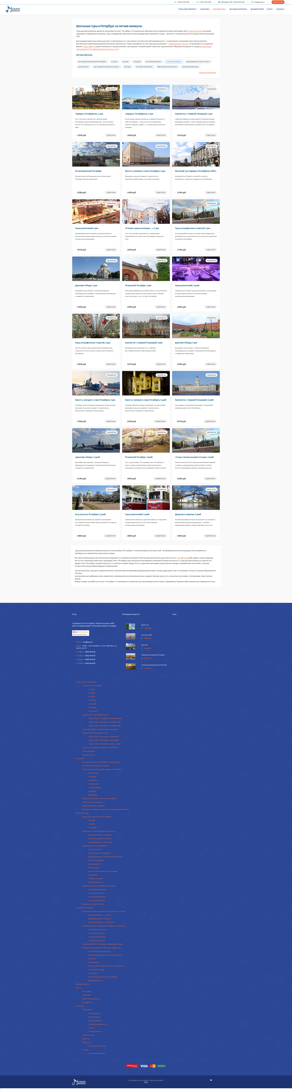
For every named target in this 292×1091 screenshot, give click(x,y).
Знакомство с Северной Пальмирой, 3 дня (193, 113)
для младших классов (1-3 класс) (197, 62)
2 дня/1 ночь (111, 135)
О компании (87, 1009)
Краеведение (94, 864)
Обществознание (96, 878)
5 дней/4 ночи (160, 421)
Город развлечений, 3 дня (86, 228)
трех (179, 558)
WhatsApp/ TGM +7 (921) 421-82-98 (232, 2)
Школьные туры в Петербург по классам (98, 831)
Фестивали (86, 1002)
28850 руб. (130, 535)
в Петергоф (93, 773)
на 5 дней (137, 62)
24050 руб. (80, 364)
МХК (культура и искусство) (167, 67)
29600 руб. (80, 535)
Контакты (280, 9)
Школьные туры (219, 9)
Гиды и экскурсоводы (90, 998)
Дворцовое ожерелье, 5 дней (188, 514)
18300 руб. (130, 135)
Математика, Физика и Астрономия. (103, 871)
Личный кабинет (95, 1031)
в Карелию (93, 795)
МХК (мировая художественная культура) (105, 955)
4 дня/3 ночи (160, 307)
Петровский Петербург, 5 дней (139, 457)
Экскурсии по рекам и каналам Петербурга (99, 798)
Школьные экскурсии (237, 9)
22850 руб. (180, 307)
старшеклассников (194, 31)
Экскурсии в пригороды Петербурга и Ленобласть (102, 769)
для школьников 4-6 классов (100, 838)
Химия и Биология (96, 882)
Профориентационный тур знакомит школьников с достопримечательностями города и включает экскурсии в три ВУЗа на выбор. (95, 522)
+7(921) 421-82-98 (90, 663)
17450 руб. (180, 249)
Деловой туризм (257, 9)
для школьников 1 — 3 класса (100, 915)
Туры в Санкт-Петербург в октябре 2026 (105, 722)
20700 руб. (80, 249)
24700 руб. (130, 364)
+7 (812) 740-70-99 (205, 2)
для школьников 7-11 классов (100, 842)
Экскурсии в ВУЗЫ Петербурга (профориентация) (102, 944)
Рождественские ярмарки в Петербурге (153, 655)
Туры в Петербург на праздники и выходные (100, 729)
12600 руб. (80, 135)
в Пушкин (92, 776)
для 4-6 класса (83, 67)
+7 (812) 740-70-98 (183, 2)
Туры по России (88, 755)
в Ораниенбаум (95, 787)
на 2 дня (92, 689)
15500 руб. (80, 307)
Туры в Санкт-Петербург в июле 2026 (104, 740)
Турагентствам (88, 1035)
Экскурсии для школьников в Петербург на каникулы (103, 926)
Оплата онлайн (278, 2)
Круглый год (111, 89)
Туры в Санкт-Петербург (187, 9)
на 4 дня (125, 62)
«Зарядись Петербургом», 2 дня (89, 113)
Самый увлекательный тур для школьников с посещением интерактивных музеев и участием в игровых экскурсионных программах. (195, 293)
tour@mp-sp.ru (259, 2)
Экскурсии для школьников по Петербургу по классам (104, 911)
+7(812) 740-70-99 (90, 656)
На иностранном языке (190, 67)
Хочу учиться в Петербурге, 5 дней (90, 514)
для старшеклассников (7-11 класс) (106, 67)
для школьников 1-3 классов (100, 835)
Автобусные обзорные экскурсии (95, 765)
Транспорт (86, 995)
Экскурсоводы (94, 1013)
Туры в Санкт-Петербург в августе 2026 (105, 744)
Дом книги (144, 645)
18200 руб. (130, 249)
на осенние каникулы (153, 62)
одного (87, 46)
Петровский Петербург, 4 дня (138, 285)
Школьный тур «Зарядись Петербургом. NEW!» (195, 171)
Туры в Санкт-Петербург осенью (95, 715)
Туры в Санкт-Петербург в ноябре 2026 (104, 725)
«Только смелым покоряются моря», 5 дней (194, 457)
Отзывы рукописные (97, 1053)
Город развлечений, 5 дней (137, 514)
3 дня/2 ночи (160, 135)
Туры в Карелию (88, 751)
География (93, 875)
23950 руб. (130, 307)
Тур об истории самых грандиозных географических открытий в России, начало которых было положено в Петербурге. (94, 350)
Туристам (86, 1039)
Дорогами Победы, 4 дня (186, 342)
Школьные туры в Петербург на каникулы (99, 886)
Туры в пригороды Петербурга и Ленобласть (100, 747)
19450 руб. (130, 192)
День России (145, 625)
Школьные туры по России (93, 904)
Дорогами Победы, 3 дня (86, 285)
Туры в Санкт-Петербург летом (95, 733)
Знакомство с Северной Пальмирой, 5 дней (194, 400)
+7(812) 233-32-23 (90, 659)
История (127, 67)
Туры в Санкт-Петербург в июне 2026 (104, 736)
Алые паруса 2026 (146, 635)
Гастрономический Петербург (88, 171)
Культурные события (97, 1046)
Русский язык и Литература (100, 853)
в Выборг (92, 791)
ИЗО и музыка (94, 867)
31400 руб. (80, 478)
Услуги (269, 9)
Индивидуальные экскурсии (93, 806)
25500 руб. (180, 364)
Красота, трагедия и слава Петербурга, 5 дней (145, 400)
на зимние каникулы (97, 900)
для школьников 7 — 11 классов (101, 922)
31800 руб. (180, 478)
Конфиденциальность (98, 1024)
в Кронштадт (94, 784)
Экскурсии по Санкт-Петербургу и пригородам (101, 762)
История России (95, 849)
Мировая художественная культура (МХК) (105, 857)
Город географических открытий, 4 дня (92, 342)
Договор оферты (96, 1020)
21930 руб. (180, 192)
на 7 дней (92, 707)
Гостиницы (86, 991)
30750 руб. (180, 421)
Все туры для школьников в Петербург (92, 62)
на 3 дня (114, 62)
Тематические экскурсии (92, 802)
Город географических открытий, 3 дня (192, 228)
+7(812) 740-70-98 (90, 652)
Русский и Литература (144, 67)
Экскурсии (204, 9)
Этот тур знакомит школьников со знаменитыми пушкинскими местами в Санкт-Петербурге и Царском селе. (144, 236)
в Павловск (93, 780)
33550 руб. (130, 421)
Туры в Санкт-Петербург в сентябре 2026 (105, 718)
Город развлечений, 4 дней (187, 285)
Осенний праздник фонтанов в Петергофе (154, 665)
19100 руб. (180, 135)
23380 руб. (80, 192)
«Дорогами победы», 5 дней (87, 457)
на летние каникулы (174, 62)
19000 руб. (180, 535)
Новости (85, 1042)
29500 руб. (130, 478)
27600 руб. (80, 421)
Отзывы (85, 1049)
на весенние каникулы (98, 889)
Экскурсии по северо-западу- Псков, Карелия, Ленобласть (105, 809)
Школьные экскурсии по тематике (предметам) (101, 948)
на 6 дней (92, 704)
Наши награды (94, 1017)
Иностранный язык (96, 860)
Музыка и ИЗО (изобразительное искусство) (107, 966)
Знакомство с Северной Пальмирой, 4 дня (143, 342)
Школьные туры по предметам (94, 846)
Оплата (92, 1028)
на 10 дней (93, 711)
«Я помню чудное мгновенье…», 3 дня (142, 228)
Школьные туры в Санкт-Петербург (96, 816)
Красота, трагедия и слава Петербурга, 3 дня (145, 171)
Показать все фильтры (207, 72)
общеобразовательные (178, 44)
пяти (94, 46)
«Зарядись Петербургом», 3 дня (139, 113)
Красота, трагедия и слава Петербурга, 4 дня (95, 400)
